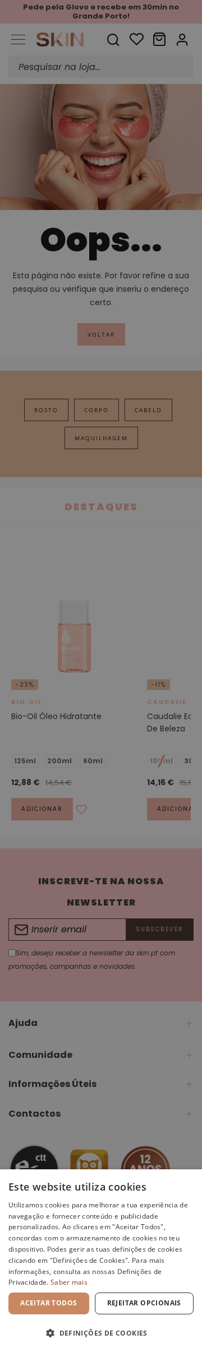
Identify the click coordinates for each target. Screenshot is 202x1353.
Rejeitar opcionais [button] (144, 1303)
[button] (101, 1333)
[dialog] (101, 1261)
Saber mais (69, 1282)
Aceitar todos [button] (48, 1303)
